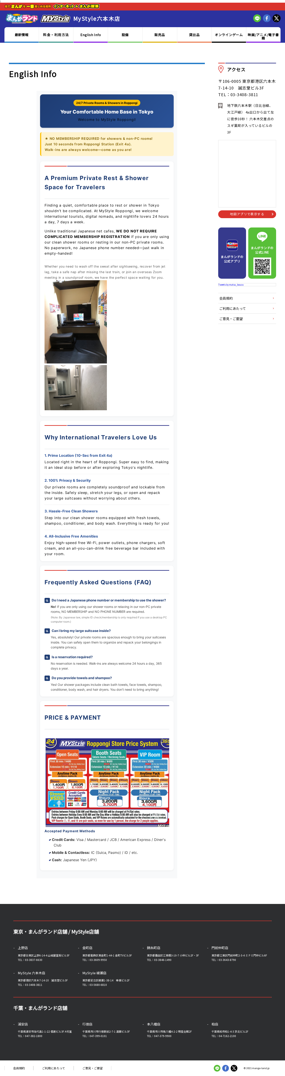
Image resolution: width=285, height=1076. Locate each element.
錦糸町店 (153, 948)
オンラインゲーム (229, 34)
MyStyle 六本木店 (31, 973)
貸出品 (194, 34)
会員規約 (226, 298)
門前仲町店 (220, 948)
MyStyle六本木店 (96, 18)
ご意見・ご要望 (231, 318)
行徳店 (87, 1024)
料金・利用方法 (56, 34)
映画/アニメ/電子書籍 (263, 36)
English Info (90, 34)
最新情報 (22, 34)
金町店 (87, 948)
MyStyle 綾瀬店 (94, 973)
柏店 (215, 1024)
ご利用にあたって (232, 308)
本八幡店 (153, 1024)
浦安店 (23, 1024)
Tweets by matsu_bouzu (231, 284)
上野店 (23, 948)
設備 (125, 34)
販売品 (160, 34)
